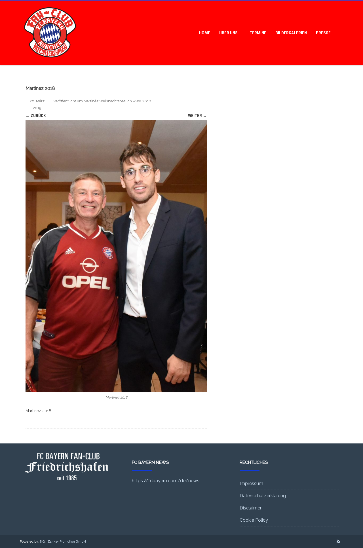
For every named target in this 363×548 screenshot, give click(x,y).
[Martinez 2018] (116, 256)
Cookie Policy (254, 520)
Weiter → (197, 115)
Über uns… (229, 32)
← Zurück (36, 115)
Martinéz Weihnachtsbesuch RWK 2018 (117, 101)
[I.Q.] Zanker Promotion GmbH (63, 541)
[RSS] (338, 541)
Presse (323, 32)
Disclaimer (250, 508)
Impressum (251, 483)
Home (204, 32)
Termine (258, 32)
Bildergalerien (291, 32)
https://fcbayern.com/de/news (165, 480)
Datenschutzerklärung (263, 495)
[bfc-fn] (50, 63)
